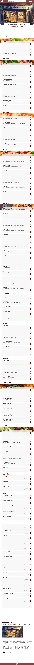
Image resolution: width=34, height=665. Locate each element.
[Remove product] (25, 478)
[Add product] (30, 44)
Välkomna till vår (4, 624)
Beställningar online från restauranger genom (9, 654)
